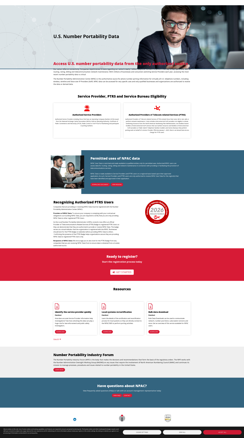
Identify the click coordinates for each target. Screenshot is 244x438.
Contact (127, 395)
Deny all (182, 432)
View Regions (117, 184)
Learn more (59, 370)
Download (60, 332)
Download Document (100, 184)
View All (56, 339)
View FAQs (116, 395)
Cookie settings (142, 432)
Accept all (222, 432)
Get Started (123, 272)
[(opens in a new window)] (75, 420)
